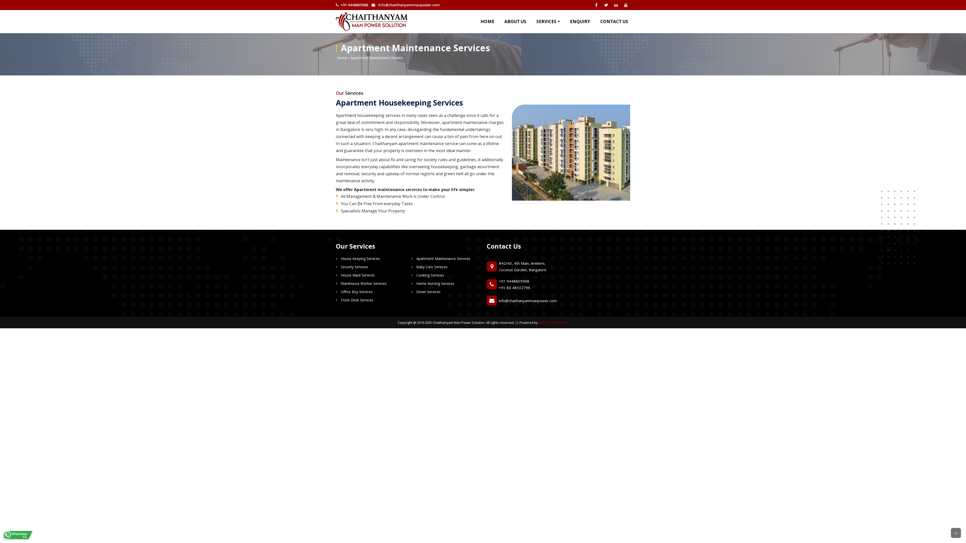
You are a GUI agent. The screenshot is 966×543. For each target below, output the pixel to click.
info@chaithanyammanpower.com (409, 5)
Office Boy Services (357, 291)
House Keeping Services (360, 258)
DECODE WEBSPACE (554, 322)
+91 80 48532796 (514, 287)
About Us (515, 21)
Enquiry (580, 21)
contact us (614, 21)
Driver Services (428, 291)
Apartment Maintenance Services (443, 258)
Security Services (354, 266)
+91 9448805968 (514, 281)
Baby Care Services (432, 266)
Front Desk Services (357, 300)
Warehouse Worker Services (364, 283)
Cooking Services (430, 275)
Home (487, 21)
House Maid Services (358, 275)
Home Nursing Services (435, 283)
